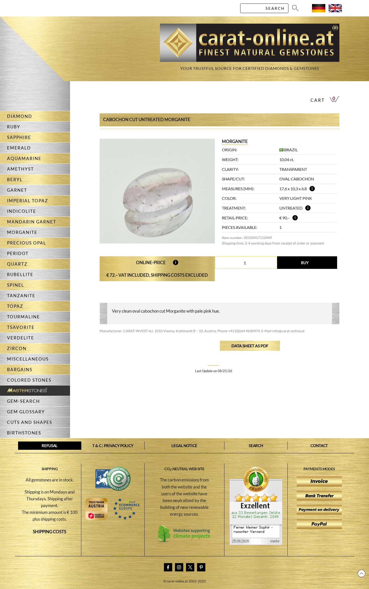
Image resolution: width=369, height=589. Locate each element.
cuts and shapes (29, 422)
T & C (96, 445)
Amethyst (20, 169)
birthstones (24, 432)
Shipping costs (49, 531)
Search (256, 445)
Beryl (15, 179)
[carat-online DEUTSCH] (318, 10)
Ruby (13, 126)
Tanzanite (21, 295)
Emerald (19, 148)
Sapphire (19, 137)
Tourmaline (23, 316)
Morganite (22, 232)
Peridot (18, 253)
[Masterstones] (23, 390)
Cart (318, 100)
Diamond (19, 116)
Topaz (15, 306)
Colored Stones (29, 380)
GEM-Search (23, 401)
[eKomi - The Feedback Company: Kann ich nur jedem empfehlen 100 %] (256, 543)
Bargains (19, 369)
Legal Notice (184, 445)
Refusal (49, 445)
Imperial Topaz (27, 200)
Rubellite (20, 274)
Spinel (15, 285)
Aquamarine (24, 158)
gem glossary (26, 411)
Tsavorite (21, 327)
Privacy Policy (118, 445)
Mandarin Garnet (31, 221)
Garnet (17, 190)
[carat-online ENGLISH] (335, 10)
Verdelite (20, 337)
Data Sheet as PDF (249, 345)
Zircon (17, 348)
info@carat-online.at (288, 331)
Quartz (17, 264)
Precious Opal (26, 243)
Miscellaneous (28, 359)
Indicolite (21, 211)
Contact (319, 445)
